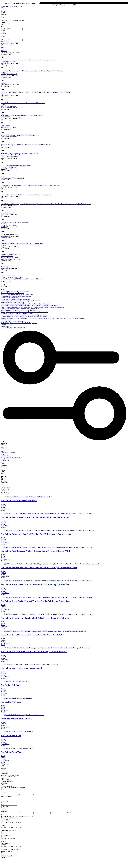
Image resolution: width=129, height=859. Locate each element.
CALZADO (4, 156)
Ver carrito (3, 837)
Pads (79, 204)
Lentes (62, 70)
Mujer (9, 276)
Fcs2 (6, 213)
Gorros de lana (34, 153)
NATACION (4, 257)
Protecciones (4, 256)
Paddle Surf (30, 194)
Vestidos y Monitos (55, 92)
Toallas (9, 70)
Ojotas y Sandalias (20, 165)
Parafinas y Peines (36, 204)
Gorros (43, 70)
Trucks (9, 243)
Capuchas (50, 185)
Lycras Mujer (8, 222)
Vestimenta (4, 52)
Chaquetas (56, 185)
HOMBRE (4, 41)
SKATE (3, 225)
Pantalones (54, 60)
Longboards (4, 247)
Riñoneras (25, 144)
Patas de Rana (65, 204)
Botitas (24, 185)
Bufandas (29, 103)
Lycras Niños (16, 222)
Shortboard (8, 194)
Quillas (3, 205)
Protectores (19, 103)
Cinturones (14, 70)
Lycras (36, 115)
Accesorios (4, 63)
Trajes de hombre (17, 185)
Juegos (35, 70)
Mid (19, 194)
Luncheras (19, 144)
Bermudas (10, 60)
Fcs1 (9, 213)
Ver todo (3, 72)
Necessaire (40, 144)
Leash (83, 204)
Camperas (32, 60)
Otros (2, 127)
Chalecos (26, 92)
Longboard (23, 194)
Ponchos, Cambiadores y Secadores (51, 204)
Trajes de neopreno (6, 61)
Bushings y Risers (39, 243)
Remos (9, 204)
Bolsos (39, 70)
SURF (3, 167)
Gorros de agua (15, 153)
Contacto (23, 279)
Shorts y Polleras (40, 92)
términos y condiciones (11, 818)
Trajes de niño (30, 185)
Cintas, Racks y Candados (18, 204)
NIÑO (3, 106)
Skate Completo (10, 234)
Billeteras (25, 70)
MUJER (3, 74)
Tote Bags (8, 144)
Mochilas (34, 144)
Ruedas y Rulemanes (17, 243)
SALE (3, 279)
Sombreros (8, 153)
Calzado (14, 61)
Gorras (12, 277)
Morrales (13, 144)
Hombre (13, 276)
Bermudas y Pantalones (22, 115)
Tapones (3, 277)
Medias (20, 70)
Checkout (3, 844)
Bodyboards (47, 194)
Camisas (37, 60)
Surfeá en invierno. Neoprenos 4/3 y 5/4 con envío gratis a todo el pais (20, 3)
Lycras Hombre (24, 222)
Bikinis (63, 92)
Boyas (16, 277)
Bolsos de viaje (47, 144)
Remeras (15, 60)
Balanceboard (40, 194)
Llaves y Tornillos (28, 243)
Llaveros (30, 70)
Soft (35, 194)
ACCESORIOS (5, 117)
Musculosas (21, 60)
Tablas (2, 187)
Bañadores (4, 268)
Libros (58, 70)
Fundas (28, 204)
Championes (11, 165)
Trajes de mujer (38, 185)
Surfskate (3, 245)
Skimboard (14, 194)
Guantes (45, 185)
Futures (13, 213)
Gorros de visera (25, 153)
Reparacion (88, 204)
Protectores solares (50, 70)
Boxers (27, 60)
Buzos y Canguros (45, 60)
